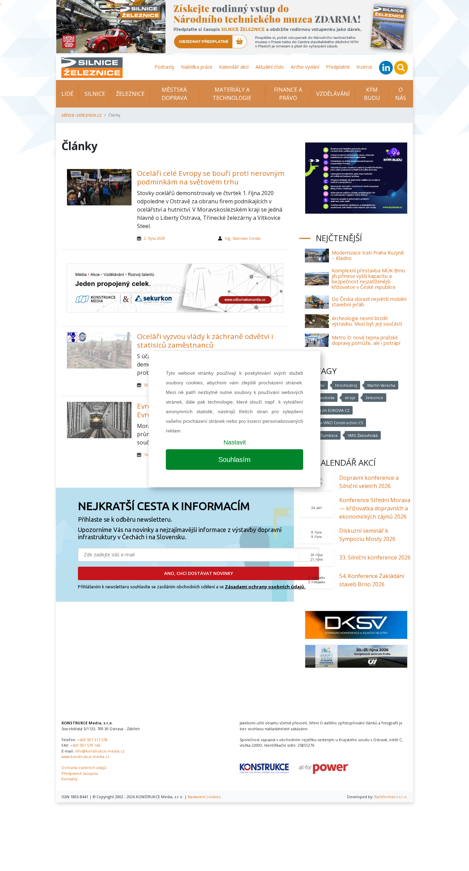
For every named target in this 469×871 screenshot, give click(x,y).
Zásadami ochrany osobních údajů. (265, 587)
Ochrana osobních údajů (83, 767)
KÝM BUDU (372, 94)
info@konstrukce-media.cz (100, 751)
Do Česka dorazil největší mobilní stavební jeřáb (369, 302)
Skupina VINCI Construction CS (335, 422)
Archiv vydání (305, 67)
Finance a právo (288, 94)
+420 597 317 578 (92, 739)
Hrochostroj (346, 385)
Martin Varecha (381, 385)
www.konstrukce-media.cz (85, 756)
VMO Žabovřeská (363, 435)
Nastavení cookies (204, 796)
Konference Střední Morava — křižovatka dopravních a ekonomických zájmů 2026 (374, 508)
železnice (374, 397)
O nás (400, 94)
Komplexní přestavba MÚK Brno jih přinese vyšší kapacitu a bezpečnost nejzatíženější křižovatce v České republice (368, 278)
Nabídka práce (197, 67)
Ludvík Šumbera (323, 435)
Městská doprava (174, 94)
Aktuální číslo (269, 67)
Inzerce (364, 67)
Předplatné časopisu (79, 773)
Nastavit (235, 442)
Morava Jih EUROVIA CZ (329, 410)
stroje (350, 397)
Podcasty (164, 67)
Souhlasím (234, 459)
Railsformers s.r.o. (391, 796)
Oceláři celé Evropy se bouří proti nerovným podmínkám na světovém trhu (210, 177)
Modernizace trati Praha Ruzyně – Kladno (368, 255)
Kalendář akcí (234, 67)
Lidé (67, 94)
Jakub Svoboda (321, 397)
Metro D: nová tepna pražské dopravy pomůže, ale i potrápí (366, 340)
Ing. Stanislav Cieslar (243, 238)
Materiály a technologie (232, 94)
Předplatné (338, 67)
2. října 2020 (154, 238)
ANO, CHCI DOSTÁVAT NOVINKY (198, 573)
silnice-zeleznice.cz (81, 115)
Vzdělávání (333, 94)
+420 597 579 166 (85, 745)
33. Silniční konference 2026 (375, 557)
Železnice (130, 94)
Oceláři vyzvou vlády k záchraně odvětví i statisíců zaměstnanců (205, 340)
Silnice (94, 94)
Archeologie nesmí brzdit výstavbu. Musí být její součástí (367, 321)
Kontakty (69, 778)
